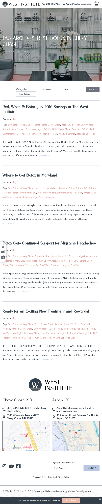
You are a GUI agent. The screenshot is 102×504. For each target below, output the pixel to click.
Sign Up (92, 468)
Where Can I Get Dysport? (66, 337)
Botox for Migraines (78, 256)
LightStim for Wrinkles (71, 333)
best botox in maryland (46, 188)
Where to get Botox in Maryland (40, 197)
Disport (31, 265)
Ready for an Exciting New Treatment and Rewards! (45, 311)
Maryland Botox (65, 192)
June (14, 333)
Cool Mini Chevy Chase (59, 129)
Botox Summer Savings (13, 129)
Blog (14, 119)
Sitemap (36, 477)
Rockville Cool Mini (85, 133)
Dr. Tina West (42, 265)
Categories (21, 89)
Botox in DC (81, 188)
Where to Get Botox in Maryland (29, 175)
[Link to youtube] (11, 466)
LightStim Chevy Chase (28, 333)
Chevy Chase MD (18, 265)
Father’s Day (57, 328)
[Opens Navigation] (96, 5)
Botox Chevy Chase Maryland (49, 324)
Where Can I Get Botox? (40, 337)
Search (93, 89)
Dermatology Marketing (44, 491)
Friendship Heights (48, 133)
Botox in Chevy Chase (82, 124)
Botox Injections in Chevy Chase (40, 260)
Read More (45, 155)
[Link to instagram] (4, 466)
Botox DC (66, 124)
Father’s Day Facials (73, 328)
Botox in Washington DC (24, 192)
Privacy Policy (63, 477)
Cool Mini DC (78, 129)
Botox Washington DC (36, 129)
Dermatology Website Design (69, 491)
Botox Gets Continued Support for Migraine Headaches (49, 243)
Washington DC (19, 337)
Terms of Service (49, 477)
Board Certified (42, 256)
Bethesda (62, 188)
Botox (37, 124)
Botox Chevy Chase (51, 124)
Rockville (78, 192)
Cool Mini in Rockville (27, 133)
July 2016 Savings (67, 133)
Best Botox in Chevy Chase (20, 124)
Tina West (75, 265)
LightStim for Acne (50, 333)
